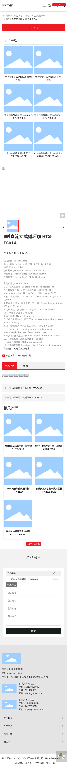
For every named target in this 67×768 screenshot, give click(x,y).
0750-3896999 (16, 669)
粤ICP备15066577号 (55, 758)
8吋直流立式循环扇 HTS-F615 (27, 397)
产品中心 (17, 15)
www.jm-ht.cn (15, 673)
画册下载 (8, 734)
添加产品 (11, 584)
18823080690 (32, 703)
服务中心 (8, 742)
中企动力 (29, 763)
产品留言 (10, 355)
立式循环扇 (39, 15)
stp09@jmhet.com (34, 709)
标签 (42, 763)
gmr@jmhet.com (33, 693)
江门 (37, 763)
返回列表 (26, 355)
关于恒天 (8, 718)
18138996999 (32, 687)
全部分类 (33, 27)
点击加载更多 (33, 544)
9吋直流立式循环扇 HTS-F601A (22, 579)
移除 (55, 579)
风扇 (28, 15)
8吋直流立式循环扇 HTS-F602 (27, 388)
